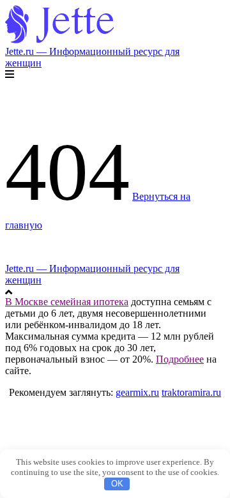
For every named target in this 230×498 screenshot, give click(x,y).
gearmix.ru (137, 392)
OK (117, 483)
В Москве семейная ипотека (66, 301)
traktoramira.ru (191, 392)
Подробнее (180, 359)
